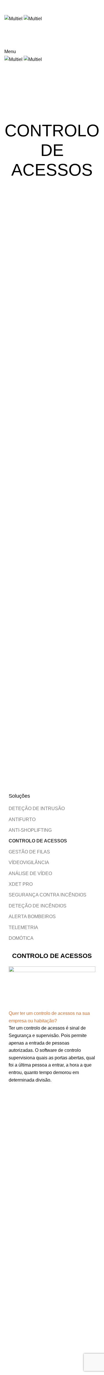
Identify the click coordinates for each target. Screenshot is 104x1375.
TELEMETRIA (23, 927)
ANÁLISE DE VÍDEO (30, 873)
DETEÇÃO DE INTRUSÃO (37, 808)
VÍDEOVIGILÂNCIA (29, 862)
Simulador (79, 41)
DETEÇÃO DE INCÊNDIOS (37, 905)
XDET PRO (21, 884)
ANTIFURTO (22, 819)
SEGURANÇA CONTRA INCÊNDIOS (47, 894)
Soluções (28, 65)
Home (9, 65)
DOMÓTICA (21, 938)
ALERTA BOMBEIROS (32, 916)
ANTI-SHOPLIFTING (30, 830)
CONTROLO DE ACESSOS (38, 840)
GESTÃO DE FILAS (29, 851)
